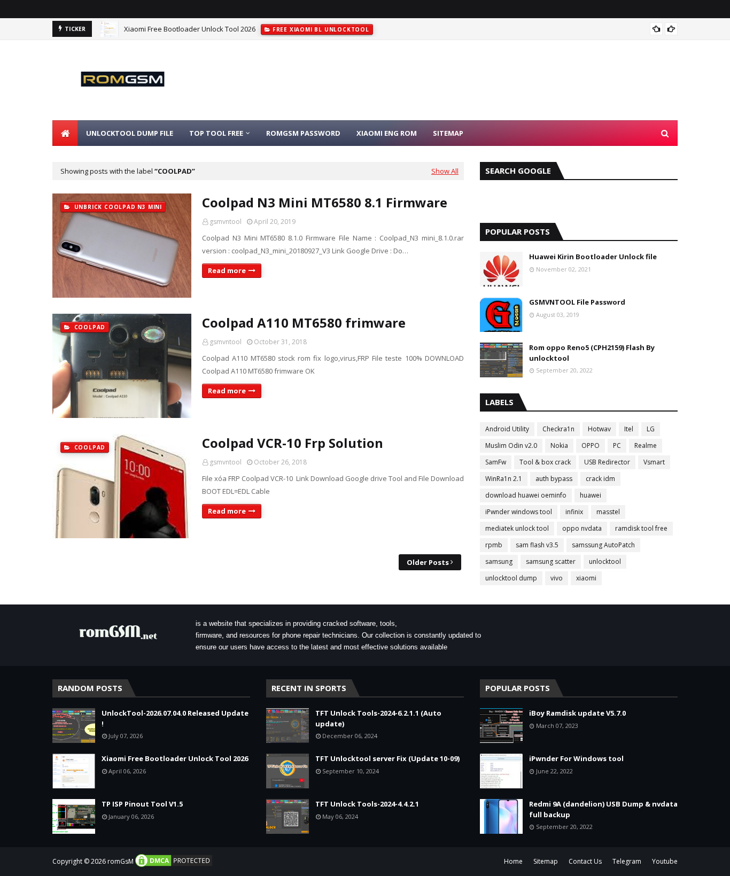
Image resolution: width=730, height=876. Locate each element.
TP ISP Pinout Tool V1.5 (142, 804)
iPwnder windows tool (518, 511)
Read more (227, 270)
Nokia (559, 445)
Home (513, 861)
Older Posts (428, 562)
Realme (645, 445)
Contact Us (585, 861)
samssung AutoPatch (603, 544)
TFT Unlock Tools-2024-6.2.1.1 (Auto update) (378, 718)
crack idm (600, 478)
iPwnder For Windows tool (576, 758)
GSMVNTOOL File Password (577, 302)
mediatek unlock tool (517, 528)
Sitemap (545, 861)
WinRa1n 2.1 (503, 478)
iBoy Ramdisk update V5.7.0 (577, 713)
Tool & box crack (545, 462)
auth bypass (553, 478)
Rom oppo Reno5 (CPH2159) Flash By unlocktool (592, 353)
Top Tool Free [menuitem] (216, 133)
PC (617, 445)
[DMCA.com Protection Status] (174, 866)
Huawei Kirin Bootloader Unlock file (593, 256)
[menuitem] (65, 133)
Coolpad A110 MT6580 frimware (304, 322)
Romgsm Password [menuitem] (303, 133)
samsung (498, 561)
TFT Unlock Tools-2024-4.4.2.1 (367, 804)
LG (651, 428)
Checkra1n (558, 428)
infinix (574, 511)
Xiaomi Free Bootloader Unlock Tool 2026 (189, 29)
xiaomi (586, 578)
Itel (628, 428)
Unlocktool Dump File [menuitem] (129, 133)
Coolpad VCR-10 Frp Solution (292, 443)
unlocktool (605, 561)
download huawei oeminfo (525, 495)
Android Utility (507, 428)
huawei (590, 495)
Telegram (626, 861)
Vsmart (654, 462)
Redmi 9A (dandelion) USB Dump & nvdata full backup (603, 809)
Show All (445, 171)
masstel (608, 511)
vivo (556, 578)
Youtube (665, 861)
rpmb (493, 544)
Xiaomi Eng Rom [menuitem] (386, 133)
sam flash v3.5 (537, 544)
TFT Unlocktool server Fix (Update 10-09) (387, 758)
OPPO (590, 445)
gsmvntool (225, 221)
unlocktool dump (511, 578)
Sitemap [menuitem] (448, 133)
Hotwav (599, 428)
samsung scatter (551, 561)
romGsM (120, 861)
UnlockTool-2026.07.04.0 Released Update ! (175, 718)
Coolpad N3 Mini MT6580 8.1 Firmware (324, 202)
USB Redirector (607, 462)
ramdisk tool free (641, 528)
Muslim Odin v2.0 (511, 445)
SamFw (495, 462)
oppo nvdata (582, 528)
